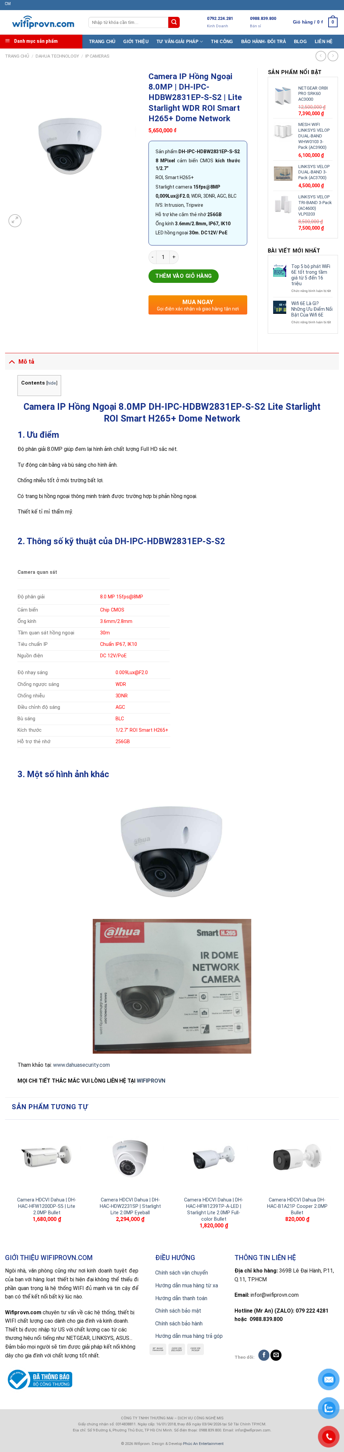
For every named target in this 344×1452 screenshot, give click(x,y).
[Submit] (174, 22)
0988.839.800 (263, 18)
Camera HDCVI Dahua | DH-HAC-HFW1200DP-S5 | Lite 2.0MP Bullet (46, 1206)
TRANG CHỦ (102, 41)
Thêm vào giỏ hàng (183, 276)
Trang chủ (17, 56)
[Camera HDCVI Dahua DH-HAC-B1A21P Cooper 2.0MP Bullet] (297, 1158)
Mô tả (26, 361)
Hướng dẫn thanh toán (181, 1298)
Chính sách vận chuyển (181, 1272)
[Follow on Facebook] (263, 1355)
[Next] (335, 1185)
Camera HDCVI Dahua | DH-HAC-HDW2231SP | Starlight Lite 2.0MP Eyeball (130, 1206)
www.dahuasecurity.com (81, 1065)
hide (51, 383)
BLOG (300, 41)
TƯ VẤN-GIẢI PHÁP (178, 41)
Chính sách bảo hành (179, 1323)
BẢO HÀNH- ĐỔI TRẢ (263, 41)
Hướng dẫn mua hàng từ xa (186, 1285)
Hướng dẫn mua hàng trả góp (189, 1336)
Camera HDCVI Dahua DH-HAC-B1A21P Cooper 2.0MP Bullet (297, 1206)
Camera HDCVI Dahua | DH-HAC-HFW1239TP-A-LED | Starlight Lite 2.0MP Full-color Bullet (213, 1209)
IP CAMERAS (97, 56)
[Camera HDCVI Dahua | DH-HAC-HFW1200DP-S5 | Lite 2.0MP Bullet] (47, 1158)
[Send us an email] (276, 1355)
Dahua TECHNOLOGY (57, 56)
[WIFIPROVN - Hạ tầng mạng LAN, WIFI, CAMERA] (41, 22)
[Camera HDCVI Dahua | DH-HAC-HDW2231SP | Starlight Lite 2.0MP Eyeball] (130, 1158)
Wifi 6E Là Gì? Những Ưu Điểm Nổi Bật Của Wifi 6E (312, 309)
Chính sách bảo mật (178, 1311)
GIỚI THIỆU (135, 41)
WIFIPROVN (151, 1081)
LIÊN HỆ (324, 41)
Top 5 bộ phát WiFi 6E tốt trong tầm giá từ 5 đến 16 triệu (310, 275)
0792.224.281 (220, 18)
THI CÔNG (222, 41)
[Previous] (9, 1185)
